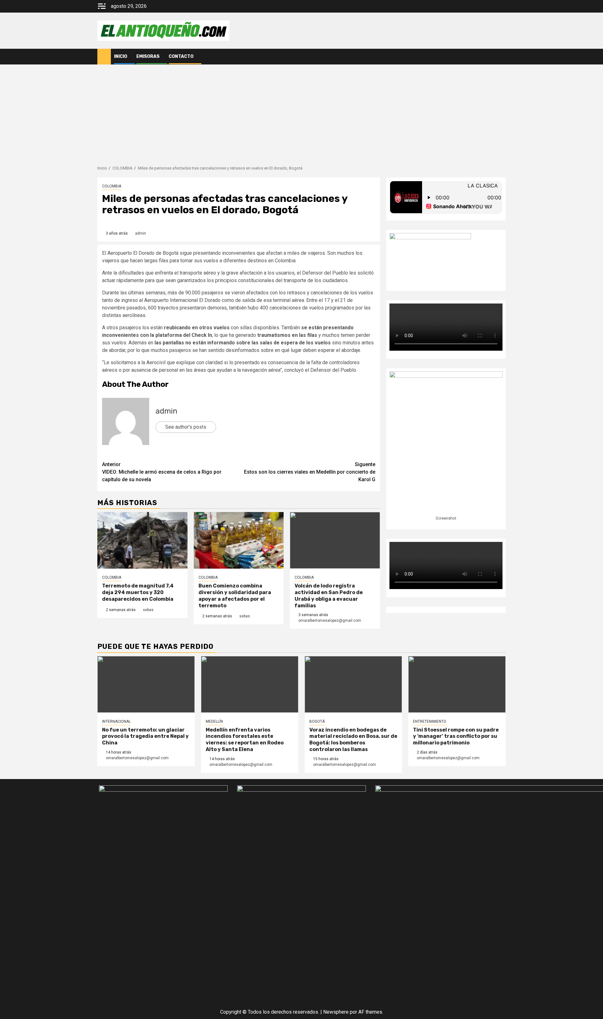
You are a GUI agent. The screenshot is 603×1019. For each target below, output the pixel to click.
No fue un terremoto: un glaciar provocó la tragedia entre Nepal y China (145, 736)
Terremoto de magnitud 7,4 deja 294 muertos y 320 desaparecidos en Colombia (138, 592)
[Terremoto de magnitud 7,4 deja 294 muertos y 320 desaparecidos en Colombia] (142, 540)
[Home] (104, 56)
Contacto (181, 56)
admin (140, 233)
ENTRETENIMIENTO (429, 721)
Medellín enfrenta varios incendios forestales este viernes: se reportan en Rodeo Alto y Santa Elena (245, 739)
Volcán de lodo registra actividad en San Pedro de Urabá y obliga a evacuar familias (329, 595)
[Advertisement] (301, 112)
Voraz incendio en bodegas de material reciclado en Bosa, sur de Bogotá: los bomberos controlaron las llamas (353, 739)
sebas (148, 610)
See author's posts (185, 427)
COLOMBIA (111, 186)
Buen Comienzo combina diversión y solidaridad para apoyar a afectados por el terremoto (234, 595)
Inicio (120, 56)
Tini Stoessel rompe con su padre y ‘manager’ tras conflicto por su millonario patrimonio (456, 736)
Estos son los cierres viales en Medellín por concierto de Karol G (309, 471)
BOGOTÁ (317, 721)
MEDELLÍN (214, 721)
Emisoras (148, 56)
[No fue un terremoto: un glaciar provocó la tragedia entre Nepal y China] (146, 684)
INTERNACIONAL (116, 721)
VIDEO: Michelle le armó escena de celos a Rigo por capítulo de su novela (161, 471)
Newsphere (336, 1012)
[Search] (501, 57)
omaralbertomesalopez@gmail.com (329, 620)
